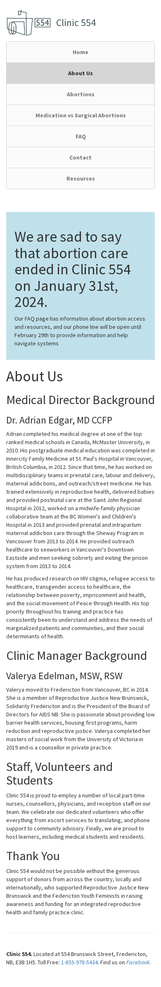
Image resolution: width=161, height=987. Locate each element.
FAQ (81, 136)
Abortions (81, 94)
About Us (80, 73)
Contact (80, 157)
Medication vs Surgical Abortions (81, 115)
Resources (80, 178)
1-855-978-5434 (79, 962)
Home (80, 52)
